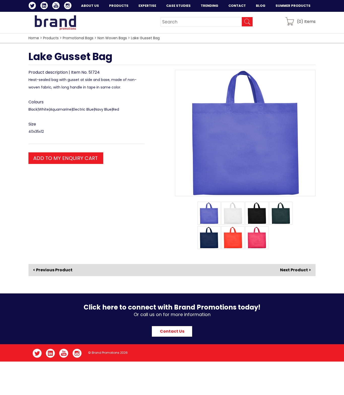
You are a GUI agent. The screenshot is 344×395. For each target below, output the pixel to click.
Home (33, 37)
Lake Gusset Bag (145, 37)
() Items (306, 21)
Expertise (147, 5)
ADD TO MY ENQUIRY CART (65, 158)
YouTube (56, 6)
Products (118, 5)
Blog (260, 5)
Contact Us (172, 331)
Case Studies (178, 5)
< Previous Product (53, 270)
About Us (90, 5)
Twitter (33, 6)
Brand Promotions (55, 22)
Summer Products (293, 5)
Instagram (68, 6)
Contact (237, 5)
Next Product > (295, 270)
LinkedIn (45, 6)
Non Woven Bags (112, 37)
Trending (209, 5)
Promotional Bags (78, 37)
